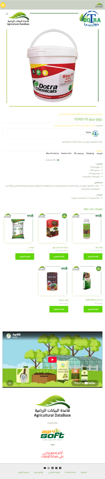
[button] (6, 14)
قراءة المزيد (93, 256)
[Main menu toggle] (3, 5)
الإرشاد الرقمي (54, 472)
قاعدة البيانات (70, 472)
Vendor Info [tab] (66, 153)
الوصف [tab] (99, 153)
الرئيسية (84, 472)
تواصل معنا (38, 472)
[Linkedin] (52, 468)
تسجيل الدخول (23, 472)
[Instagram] (56, 468)
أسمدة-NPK (81, 114)
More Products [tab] (52, 153)
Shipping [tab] (90, 153)
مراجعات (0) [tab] (79, 153)
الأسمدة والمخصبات (94, 114)
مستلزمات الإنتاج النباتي (67, 114)
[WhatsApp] (49, 468)
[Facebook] (60, 468)
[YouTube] (45, 468)
